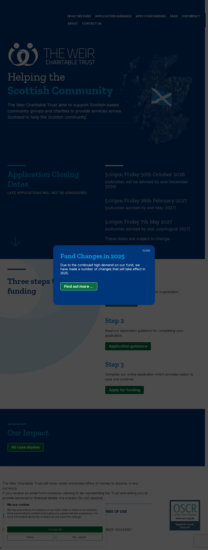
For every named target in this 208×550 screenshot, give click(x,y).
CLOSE (146, 250)
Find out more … (78, 286)
